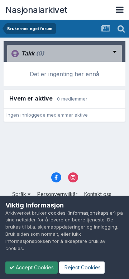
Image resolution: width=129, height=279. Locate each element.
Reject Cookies (82, 267)
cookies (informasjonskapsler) (82, 213)
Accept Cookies (34, 267)
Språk (20, 194)
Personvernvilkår (57, 194)
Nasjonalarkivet (36, 10)
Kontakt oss (97, 194)
